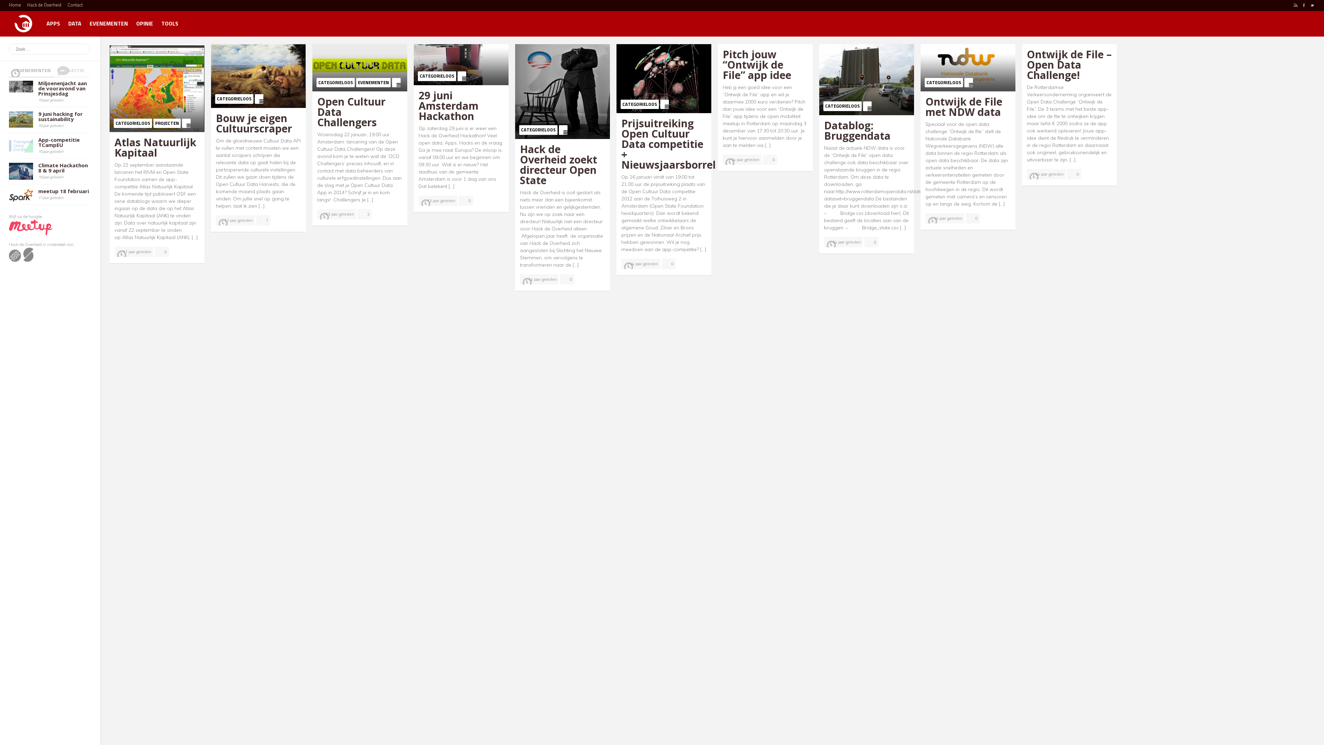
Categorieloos (133, 123)
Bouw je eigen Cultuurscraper (254, 123)
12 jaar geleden (238, 220)
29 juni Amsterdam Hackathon (449, 105)
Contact (75, 4)
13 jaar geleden (339, 214)
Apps (53, 23)
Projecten (167, 123)
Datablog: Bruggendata (857, 130)
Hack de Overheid (44, 4)
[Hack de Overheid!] (23, 20)
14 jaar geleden (542, 279)
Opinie (144, 23)
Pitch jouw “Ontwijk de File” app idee (757, 64)
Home (15, 4)
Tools (169, 23)
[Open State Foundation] (21, 254)
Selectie (73, 70)
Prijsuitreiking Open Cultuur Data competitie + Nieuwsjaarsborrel (668, 144)
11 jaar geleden (137, 251)
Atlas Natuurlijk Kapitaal (155, 147)
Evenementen (109, 23)
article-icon (186, 123)
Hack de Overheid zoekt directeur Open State (558, 164)
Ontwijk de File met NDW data (963, 107)
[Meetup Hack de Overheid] (30, 227)
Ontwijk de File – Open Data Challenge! (1069, 64)
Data (74, 23)
